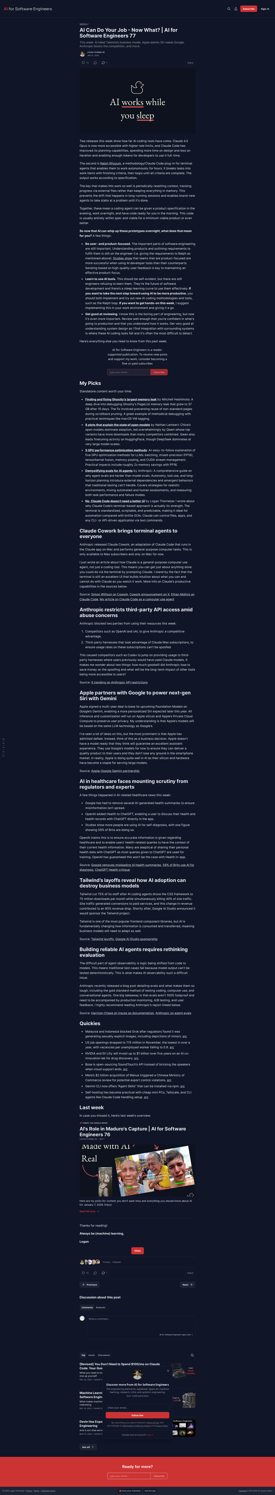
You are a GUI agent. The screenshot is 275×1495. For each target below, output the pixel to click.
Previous (92, 1284)
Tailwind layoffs (102, 939)
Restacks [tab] (100, 1307)
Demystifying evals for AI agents (109, 471)
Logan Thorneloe (96, 52)
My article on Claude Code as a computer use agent (137, 599)
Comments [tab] (87, 1307)
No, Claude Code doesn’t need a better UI (115, 501)
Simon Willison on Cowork (109, 594)
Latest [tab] (91, 1355)
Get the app (150, 1490)
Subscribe (249, 8)
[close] (168, 1370)
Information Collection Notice (137, 1425)
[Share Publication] (236, 9)
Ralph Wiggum (110, 163)
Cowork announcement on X (149, 594)
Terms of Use (153, 1422)
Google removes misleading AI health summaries (126, 865)
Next (185, 1284)
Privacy (29, 1490)
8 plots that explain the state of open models (117, 425)
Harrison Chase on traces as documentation (122, 1013)
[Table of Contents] (3, 747)
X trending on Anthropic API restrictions (119, 682)
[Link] (75, 383)
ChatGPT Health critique (112, 870)
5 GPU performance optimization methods (116, 450)
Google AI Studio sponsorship (136, 939)
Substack (243, 1490)
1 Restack (116, 1262)
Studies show (122, 258)
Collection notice (48, 1490)
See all (86, 1447)
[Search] (229, 9)
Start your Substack (131, 1490)
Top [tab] (83, 1355)
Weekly (84, 24)
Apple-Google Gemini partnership (115, 771)
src (185, 1036)
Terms (36, 1490)
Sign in (265, 8)
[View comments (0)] (95, 63)
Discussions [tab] (104, 1355)
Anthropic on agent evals (173, 1013)
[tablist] (93, 1307)
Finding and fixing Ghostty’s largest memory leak (121, 399)
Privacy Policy (161, 1425)
